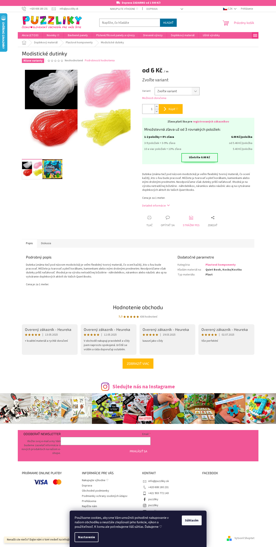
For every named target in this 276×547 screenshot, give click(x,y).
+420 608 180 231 (158, 487)
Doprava (152, 9)
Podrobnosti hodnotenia (100, 61)
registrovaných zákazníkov (211, 122)
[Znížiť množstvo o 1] (157, 111)
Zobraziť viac (138, 363)
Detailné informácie (154, 206)
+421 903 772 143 (158, 493)
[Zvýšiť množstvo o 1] (157, 106)
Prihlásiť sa (138, 451)
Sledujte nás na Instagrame (143, 386)
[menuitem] (30, 35)
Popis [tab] (29, 243)
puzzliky (153, 499)
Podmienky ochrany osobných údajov (104, 496)
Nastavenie (86, 537)
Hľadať (168, 22)
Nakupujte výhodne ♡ (124, 9)
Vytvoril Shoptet (244, 538)
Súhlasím (192, 520)
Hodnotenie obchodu (138, 307)
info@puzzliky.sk (158, 481)
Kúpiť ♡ (173, 109)
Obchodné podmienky (95, 491)
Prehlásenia (89, 501)
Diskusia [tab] (46, 243)
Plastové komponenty (221, 265)
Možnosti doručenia (154, 98)
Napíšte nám (89, 506)
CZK (230, 9)
